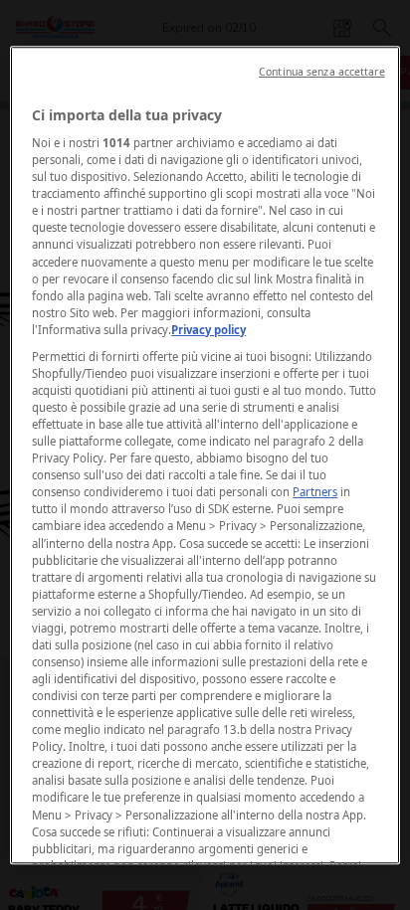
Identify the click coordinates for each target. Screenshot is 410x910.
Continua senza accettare (322, 72)
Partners (315, 492)
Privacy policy (208, 329)
